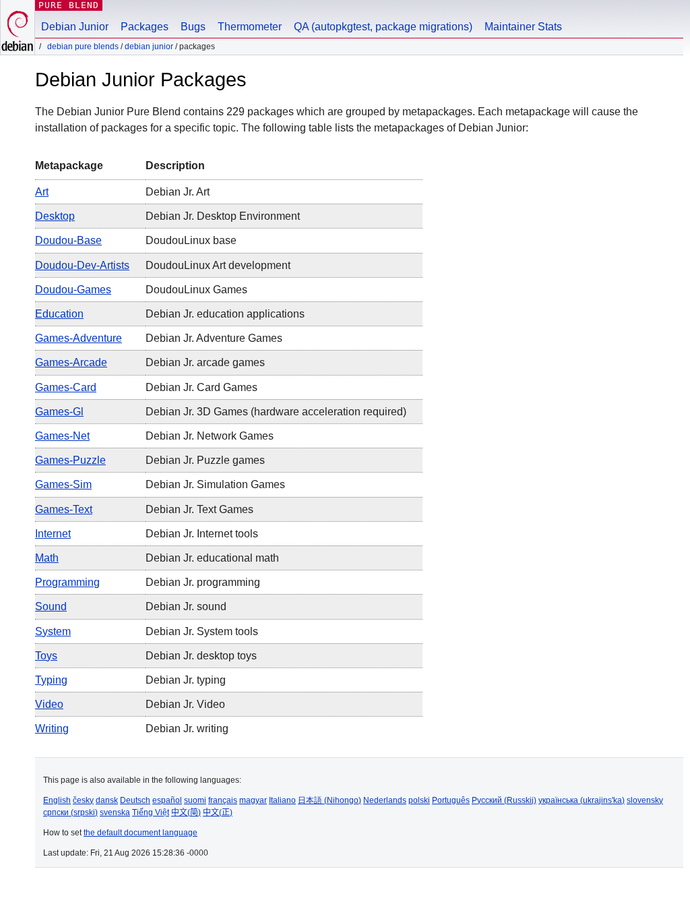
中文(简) (186, 812)
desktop (55, 216)
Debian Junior (74, 26)
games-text (63, 509)
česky (83, 800)
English (57, 800)
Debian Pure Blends (83, 46)
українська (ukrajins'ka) (581, 800)
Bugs (193, 26)
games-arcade (71, 362)
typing (51, 680)
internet (53, 533)
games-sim (63, 484)
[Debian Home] (17, 27)
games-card (65, 387)
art (42, 192)
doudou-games (73, 289)
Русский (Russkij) (504, 800)
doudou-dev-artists (82, 265)
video (49, 704)
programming (67, 582)
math (47, 558)
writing (52, 728)
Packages (144, 26)
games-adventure (78, 338)
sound (51, 606)
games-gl (59, 411)
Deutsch (135, 800)
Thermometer (250, 26)
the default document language (140, 832)
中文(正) (217, 812)
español (167, 800)
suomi (195, 800)
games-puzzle (70, 460)
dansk (107, 800)
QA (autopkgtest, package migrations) (383, 26)
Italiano (282, 800)
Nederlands (384, 800)
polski (419, 800)
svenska (115, 812)
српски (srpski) (70, 812)
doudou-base (68, 240)
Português (451, 800)
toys (46, 655)
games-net (62, 436)
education (59, 314)
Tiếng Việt (150, 812)
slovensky (645, 800)
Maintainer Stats (523, 26)
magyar (253, 800)
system (53, 631)
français (222, 800)
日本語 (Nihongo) (329, 800)
